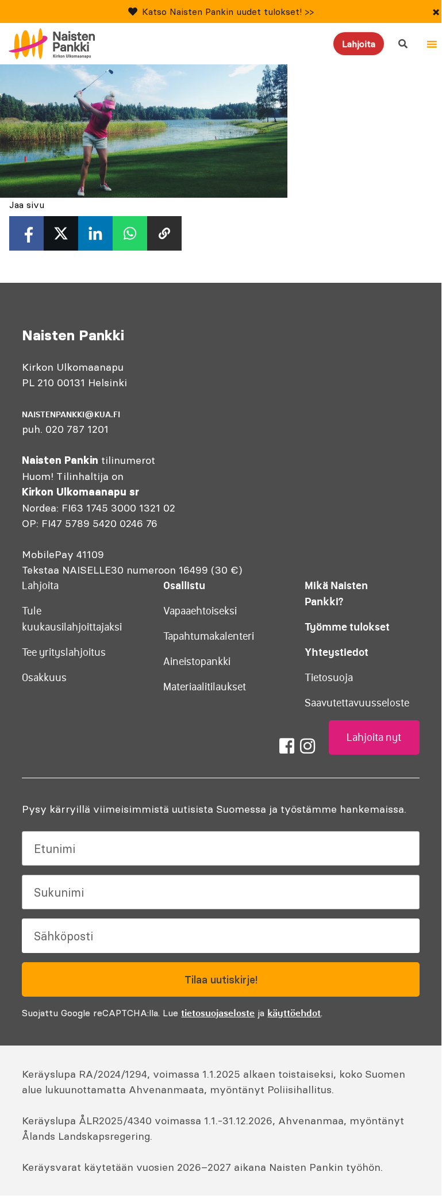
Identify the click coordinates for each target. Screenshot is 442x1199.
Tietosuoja (329, 677)
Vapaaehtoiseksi (200, 611)
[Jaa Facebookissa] (26, 233)
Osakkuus (44, 677)
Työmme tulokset (347, 626)
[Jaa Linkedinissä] (95, 233)
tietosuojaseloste (218, 1013)
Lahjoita (358, 43)
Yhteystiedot (336, 652)
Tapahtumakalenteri (208, 636)
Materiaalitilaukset (204, 687)
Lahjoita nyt (374, 737)
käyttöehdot (294, 1013)
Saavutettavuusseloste (357, 703)
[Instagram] (307, 746)
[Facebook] (286, 746)
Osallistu (184, 585)
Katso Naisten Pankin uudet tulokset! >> (228, 11)
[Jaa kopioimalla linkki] (164, 233)
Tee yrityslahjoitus (64, 652)
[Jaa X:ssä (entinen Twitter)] (61, 233)
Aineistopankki (196, 661)
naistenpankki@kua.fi (71, 414)
